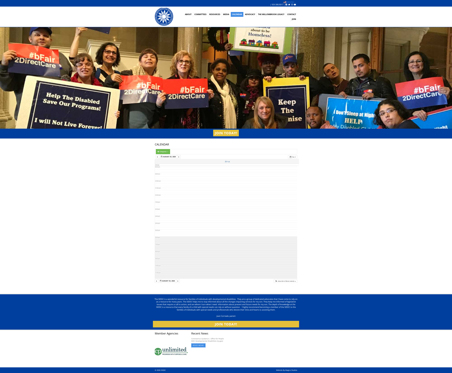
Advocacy (250, 14)
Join (294, 19)
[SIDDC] (164, 17)
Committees (200, 14)
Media (226, 14)
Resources (214, 14)
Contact (291, 14)
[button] (285, 281)
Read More (198, 345)
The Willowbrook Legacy (271, 14)
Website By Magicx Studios (286, 370)
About (188, 14)
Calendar (237, 14)
